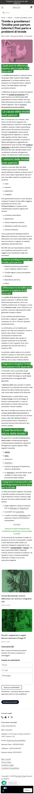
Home (3, 18)
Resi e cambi (6, 759)
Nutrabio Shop (20, 776)
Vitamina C (14, 508)
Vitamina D (24, 508)
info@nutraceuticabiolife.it (16, 740)
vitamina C (9, 463)
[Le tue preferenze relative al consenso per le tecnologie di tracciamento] (3, 791)
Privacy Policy (6, 762)
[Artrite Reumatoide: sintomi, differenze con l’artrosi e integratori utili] (17, 581)
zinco (7, 456)
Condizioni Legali (7, 765)
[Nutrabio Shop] (16, 7)
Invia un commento (12, 687)
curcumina (20, 512)
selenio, (7, 452)
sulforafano (23, 515)
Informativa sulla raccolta (11, 792)
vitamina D (11, 473)
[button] (31, 7)
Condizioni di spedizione (10, 768)
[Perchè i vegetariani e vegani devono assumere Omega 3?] (17, 620)
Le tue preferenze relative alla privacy (18, 788)
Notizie (10, 18)
